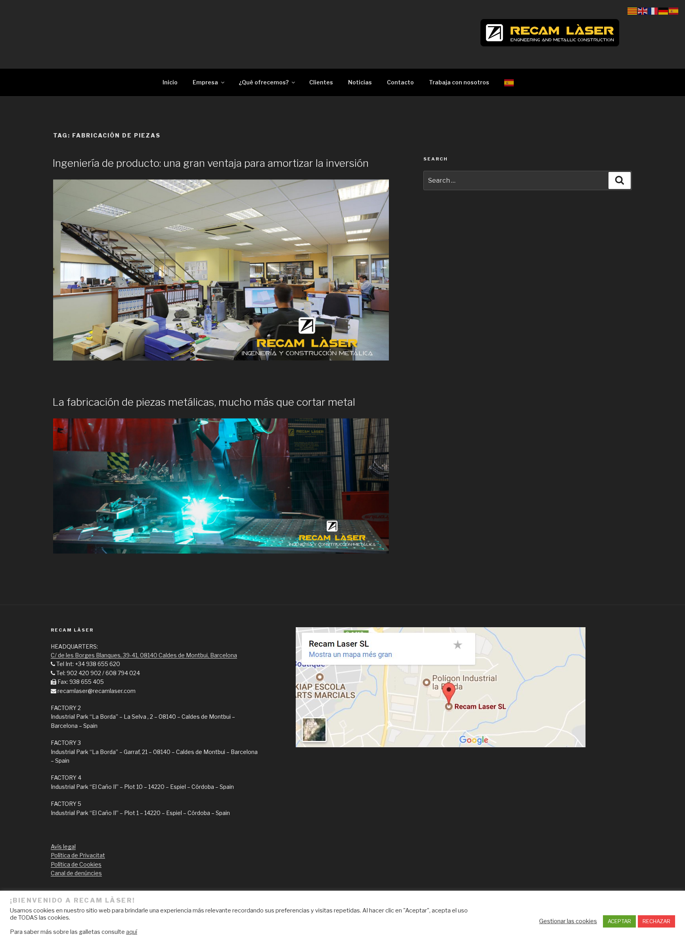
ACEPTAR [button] (619, 921)
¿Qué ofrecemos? (264, 82)
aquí (131, 931)
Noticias (360, 82)
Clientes (321, 82)
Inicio (170, 82)
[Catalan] (633, 10)
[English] (643, 10)
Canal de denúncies (76, 873)
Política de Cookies (76, 864)
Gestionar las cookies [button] (568, 921)
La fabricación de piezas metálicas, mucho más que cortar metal (203, 402)
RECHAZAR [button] (656, 921)
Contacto (400, 82)
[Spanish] (509, 82)
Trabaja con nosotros (459, 82)
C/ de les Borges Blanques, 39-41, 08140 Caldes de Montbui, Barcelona (144, 655)
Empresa (205, 82)
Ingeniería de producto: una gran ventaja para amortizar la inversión (210, 163)
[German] (663, 10)
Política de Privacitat (78, 855)
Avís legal (63, 846)
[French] (653, 10)
